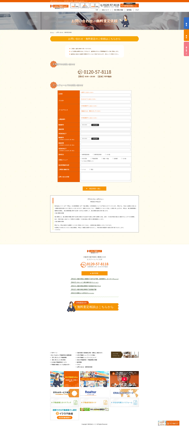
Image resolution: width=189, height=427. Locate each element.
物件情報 (129, 10)
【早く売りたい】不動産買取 (59, 357)
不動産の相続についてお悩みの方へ (60, 364)
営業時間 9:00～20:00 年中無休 (97, 266)
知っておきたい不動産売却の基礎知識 (61, 355)
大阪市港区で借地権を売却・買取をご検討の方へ (90, 352)
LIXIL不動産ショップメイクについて (86, 357)
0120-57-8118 (97, 72)
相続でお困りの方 (186, 49)
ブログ (137, 10)
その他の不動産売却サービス (59, 362)
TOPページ (54, 352)
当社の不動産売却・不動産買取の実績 (87, 359)
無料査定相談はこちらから (95, 307)
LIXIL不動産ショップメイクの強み (86, 355)
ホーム (52, 32)
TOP (97, 10)
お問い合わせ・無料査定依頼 (84, 367)
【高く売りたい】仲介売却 (58, 359)
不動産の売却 (186, 23)
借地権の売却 (186, 35)
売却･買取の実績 (118, 10)
